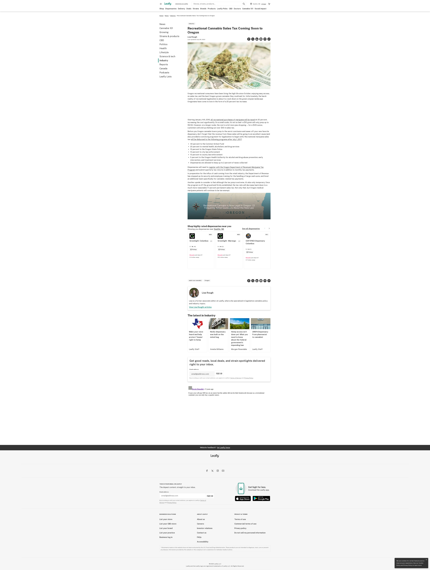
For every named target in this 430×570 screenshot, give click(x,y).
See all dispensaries (251, 229)
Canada (163, 68)
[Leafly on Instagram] (217, 470)
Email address (194, 369)
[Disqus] (229, 413)
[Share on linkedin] (256, 39)
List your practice (167, 533)
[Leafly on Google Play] (261, 498)
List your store (165, 519)
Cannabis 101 (247, 9)
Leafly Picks (222, 9)
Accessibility (202, 542)
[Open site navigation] (160, 4)
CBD (230, 9)
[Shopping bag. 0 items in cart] (269, 4)
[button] (269, 39)
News (167, 15)
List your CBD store (167, 524)
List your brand (166, 528)
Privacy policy (240, 528)
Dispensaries (171, 9)
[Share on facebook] (248, 39)
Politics (163, 44)
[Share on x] (252, 39)
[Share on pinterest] (260, 39)
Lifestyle (164, 52)
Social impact (260, 9)
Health (163, 48)
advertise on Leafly (181, 3)
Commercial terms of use (245, 524)
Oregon (207, 280)
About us (201, 519)
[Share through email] (265, 39)
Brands (203, 9)
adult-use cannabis (195, 280)
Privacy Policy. (171, 502)
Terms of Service (235, 378)
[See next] (269, 228)
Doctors (237, 9)
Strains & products (169, 36)
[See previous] (264, 228)
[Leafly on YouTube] (223, 470)
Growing (164, 32)
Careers (200, 524)
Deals (188, 9)
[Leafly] (168, 4)
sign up (219, 373)
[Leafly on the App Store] (243, 498)
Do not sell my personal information (250, 533)
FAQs (199, 537)
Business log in (165, 537)
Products (212, 9)
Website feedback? (215, 448)
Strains (196, 9)
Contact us (201, 533)
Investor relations (204, 528)
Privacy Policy (407, 565)
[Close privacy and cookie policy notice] (426, 560)
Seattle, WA (219, 229)
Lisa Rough (192, 37)
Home (161, 15)
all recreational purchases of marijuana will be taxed (233, 120)
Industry (173, 15)
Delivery (181, 9)
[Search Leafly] (244, 4)
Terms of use (240, 519)
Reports (163, 64)
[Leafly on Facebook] (207, 471)
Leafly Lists (165, 76)
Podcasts (164, 72)
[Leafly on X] (212, 470)
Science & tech (167, 56)
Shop (161, 9)
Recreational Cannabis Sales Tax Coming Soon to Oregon (196, 15)
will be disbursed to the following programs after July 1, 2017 (216, 139)
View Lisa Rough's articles (200, 307)
